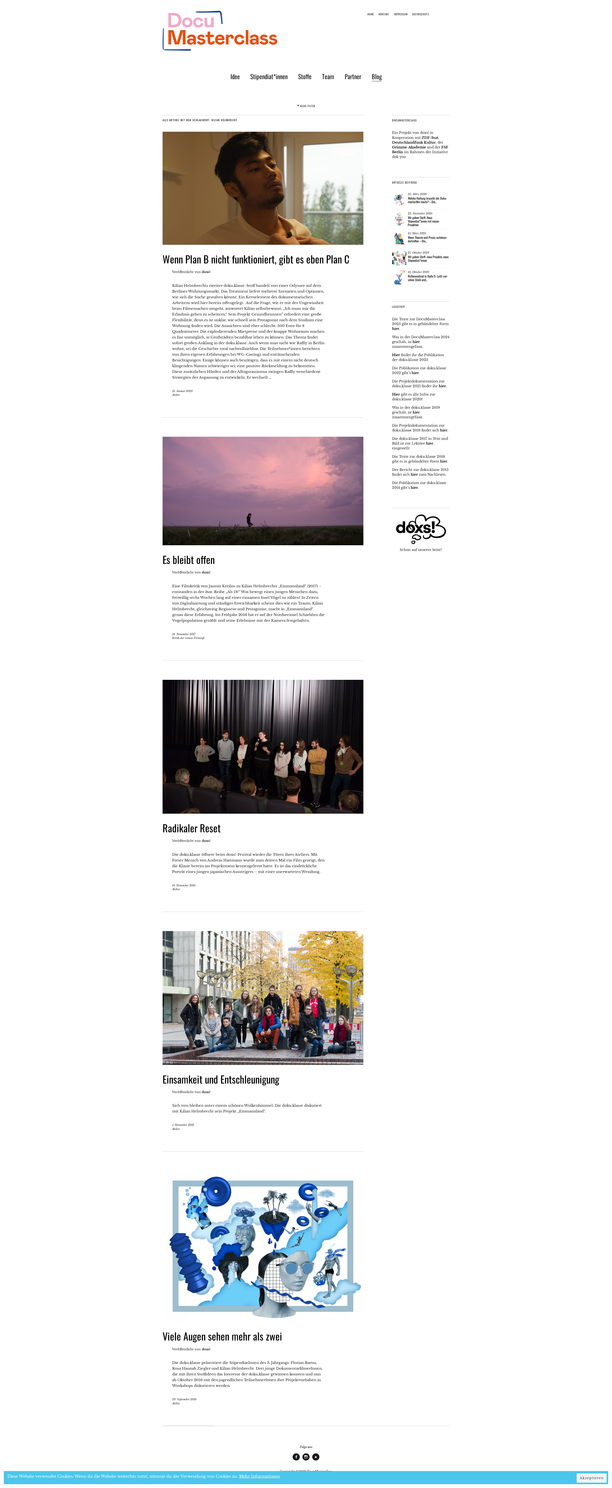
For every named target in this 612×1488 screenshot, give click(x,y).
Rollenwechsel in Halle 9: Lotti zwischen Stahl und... (428, 278)
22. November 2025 (420, 213)
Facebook (296, 1460)
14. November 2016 (184, 885)
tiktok (315, 1460)
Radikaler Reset (192, 827)
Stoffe (304, 76)
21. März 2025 (417, 233)
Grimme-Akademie (409, 147)
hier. (443, 386)
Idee (235, 76)
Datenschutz (420, 14)
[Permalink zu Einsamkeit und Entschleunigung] (263, 1063)
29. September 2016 (184, 1399)
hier (395, 329)
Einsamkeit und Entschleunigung (221, 1079)
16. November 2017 (184, 634)
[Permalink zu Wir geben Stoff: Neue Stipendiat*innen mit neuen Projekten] (399, 219)
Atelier (176, 395)
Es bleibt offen (189, 559)
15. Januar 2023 (182, 391)
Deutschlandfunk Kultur (414, 142)
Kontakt (384, 14)
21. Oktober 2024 (418, 252)
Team (328, 76)
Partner (353, 76)
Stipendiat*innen (269, 76)
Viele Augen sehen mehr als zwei (222, 1336)
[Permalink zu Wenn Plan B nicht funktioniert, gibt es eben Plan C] (263, 243)
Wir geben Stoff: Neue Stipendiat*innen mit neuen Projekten (423, 221)
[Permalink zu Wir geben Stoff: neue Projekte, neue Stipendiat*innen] (399, 258)
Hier (396, 355)
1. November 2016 (183, 1125)
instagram (306, 1460)
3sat (434, 138)
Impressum (401, 14)
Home (370, 14)
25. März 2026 (417, 194)
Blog (377, 76)
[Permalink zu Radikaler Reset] (263, 812)
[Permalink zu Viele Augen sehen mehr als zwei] (263, 1320)
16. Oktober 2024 (418, 272)
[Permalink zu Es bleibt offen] (263, 543)
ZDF (426, 138)
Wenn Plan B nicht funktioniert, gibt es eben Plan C (256, 258)
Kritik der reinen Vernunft (188, 638)
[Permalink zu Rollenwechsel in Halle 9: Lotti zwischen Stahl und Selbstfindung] (399, 277)
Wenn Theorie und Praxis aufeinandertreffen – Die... (427, 239)
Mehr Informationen (259, 1476)
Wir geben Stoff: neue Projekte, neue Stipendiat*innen (428, 258)
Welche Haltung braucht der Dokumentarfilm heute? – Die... (427, 200)
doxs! (206, 272)
